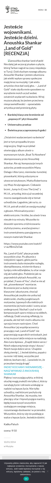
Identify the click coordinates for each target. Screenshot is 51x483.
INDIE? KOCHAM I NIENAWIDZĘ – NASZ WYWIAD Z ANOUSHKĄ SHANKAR (24, 371)
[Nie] (47, 471)
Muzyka (9, 446)
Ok (26, 479)
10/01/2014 (10, 442)
